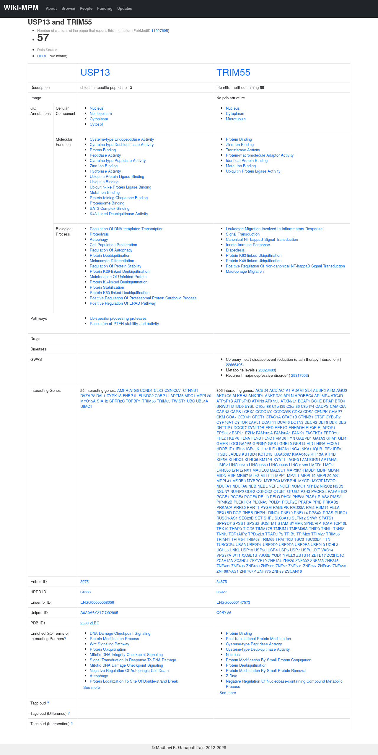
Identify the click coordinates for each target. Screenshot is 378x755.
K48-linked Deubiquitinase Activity (119, 213)
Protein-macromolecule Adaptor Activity (260, 155)
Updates (124, 8)
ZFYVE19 (258, 560)
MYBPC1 (255, 480)
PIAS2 (323, 496)
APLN (289, 395)
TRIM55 (233, 71)
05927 (221, 592)
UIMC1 (86, 406)
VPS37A (223, 555)
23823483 (266, 370)
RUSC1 (341, 512)
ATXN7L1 (289, 401)
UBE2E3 (302, 544)
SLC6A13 (283, 518)
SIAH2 (102, 401)
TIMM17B (263, 528)
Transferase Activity (243, 149)
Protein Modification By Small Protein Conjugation (268, 660)
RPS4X (315, 512)
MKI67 (242, 475)
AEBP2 (319, 390)
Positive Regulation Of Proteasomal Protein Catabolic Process (143, 298)
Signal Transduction (243, 234)
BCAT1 (304, 401)
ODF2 (250, 491)
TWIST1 (179, 401)
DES (342, 422)
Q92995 (111, 612)
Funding (105, 8)
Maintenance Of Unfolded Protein (118, 276)
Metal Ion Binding (105, 192)
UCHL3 (332, 544)
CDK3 (297, 411)
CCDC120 (263, 411)
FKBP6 (233, 438)
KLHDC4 (236, 459)
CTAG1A (273, 417)
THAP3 (235, 528)
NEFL (273, 486)
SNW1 (312, 518)
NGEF (285, 486)
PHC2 (286, 496)
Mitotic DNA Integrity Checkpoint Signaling (126, 654)
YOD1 (277, 555)
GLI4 (342, 438)
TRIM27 (318, 534)
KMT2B (265, 459)
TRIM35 (333, 534)
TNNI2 (338, 528)
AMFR (122, 390)
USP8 (306, 550)
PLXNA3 (259, 502)
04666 (85, 592)
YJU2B (264, 555)
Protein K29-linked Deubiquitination (119, 271)
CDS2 (308, 411)
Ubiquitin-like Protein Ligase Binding (120, 187)
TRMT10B (284, 539)
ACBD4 (261, 390)
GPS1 (273, 443)
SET (259, 518)
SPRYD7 (224, 523)
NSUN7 (222, 491)
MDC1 (190, 395)
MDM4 (333, 470)
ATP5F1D (242, 401)
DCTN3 (297, 422)
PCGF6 (250, 496)
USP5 (284, 550)
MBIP (322, 470)
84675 (221, 581)
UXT (316, 550)
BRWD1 (223, 406)
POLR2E (289, 502)
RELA (335, 507)
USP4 (273, 550)
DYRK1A (114, 395)
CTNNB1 (190, 390)
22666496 (234, 364)
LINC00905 (278, 464)
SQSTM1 (268, 523)
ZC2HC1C (335, 555)
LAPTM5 (175, 395)
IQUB (317, 449)
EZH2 (250, 433)
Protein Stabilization (107, 287)
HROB (221, 449)
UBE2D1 (254, 544)
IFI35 (240, 449)
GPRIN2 (259, 443)
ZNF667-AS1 (227, 571)
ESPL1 (238, 433)
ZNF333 (317, 560)
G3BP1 (161, 395)
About (51, 8)
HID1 (311, 443)
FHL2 (221, 438)
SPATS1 (326, 518)
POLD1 (274, 502)
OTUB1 (279, 491)
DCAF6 (283, 422)
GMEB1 (223, 443)
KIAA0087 (282, 454)
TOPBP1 (133, 401)
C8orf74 (307, 406)
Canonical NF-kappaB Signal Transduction (262, 239)
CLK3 (158, 390)
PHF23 (298, 496)
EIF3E (311, 427)
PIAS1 (311, 496)
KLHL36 (251, 459)
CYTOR (240, 422)
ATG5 (134, 390)
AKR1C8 (223, 395)
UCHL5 (222, 550)
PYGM (266, 507)
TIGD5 (248, 528)
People (86, 8)
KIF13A (317, 454)
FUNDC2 (146, 395)
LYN (235, 470)
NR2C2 (326, 486)
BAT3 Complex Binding (109, 208)
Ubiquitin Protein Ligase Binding (117, 176)
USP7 (295, 550)
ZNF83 (278, 571)
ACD (273, 390)
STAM (283, 523)
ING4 (294, 449)
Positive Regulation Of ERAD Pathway (123, 303)
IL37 (264, 449)
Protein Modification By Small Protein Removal (266, 670)
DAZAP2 (87, 395)
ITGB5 (221, 454)
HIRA (320, 443)
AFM (331, 390)
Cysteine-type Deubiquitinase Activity (122, 144)
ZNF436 (238, 566)
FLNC (267, 438)
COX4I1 (244, 417)
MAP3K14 (295, 470)
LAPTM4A (328, 459)
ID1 (231, 449)
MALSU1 (277, 470)
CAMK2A (338, 406)
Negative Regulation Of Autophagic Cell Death (129, 670)
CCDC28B (282, 411)
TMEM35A (298, 528)
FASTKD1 (313, 433)
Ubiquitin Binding (104, 181)
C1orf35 (278, 406)
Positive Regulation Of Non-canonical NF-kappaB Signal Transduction (285, 266)
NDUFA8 (239, 486)
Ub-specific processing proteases (118, 318)
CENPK (321, 411)
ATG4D (337, 395)
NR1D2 (313, 486)
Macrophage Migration (245, 271)
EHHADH (296, 427)
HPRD (42, 55)
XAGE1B (249, 555)
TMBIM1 (280, 528)
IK (257, 449)
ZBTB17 (319, 555)
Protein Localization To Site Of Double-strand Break (134, 681)
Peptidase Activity (105, 155)
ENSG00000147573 (233, 602)
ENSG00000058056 (97, 602)
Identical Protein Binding (247, 160)
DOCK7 (240, 427)
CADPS (322, 406)
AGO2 (341, 390)
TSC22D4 (313, 539)
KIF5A (221, 459)
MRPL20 (203, 395)
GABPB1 (304, 438)
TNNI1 (326, 528)
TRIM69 (267, 539)
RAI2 (310, 507)
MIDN (221, 475)
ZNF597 (310, 566)
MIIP (231, 475)
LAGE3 (292, 459)
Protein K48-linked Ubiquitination (253, 260)
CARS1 (236, 411)
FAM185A (264, 433)
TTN (326, 539)
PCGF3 (236, 496)
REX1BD (224, 512)
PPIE (317, 502)
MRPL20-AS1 (328, 475)
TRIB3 (289, 534)
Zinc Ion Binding (104, 165)
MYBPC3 (272, 480)
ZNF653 (339, 566)
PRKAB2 (330, 502)
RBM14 (322, 507)
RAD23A (297, 507)
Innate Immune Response (248, 244)
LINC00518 (238, 464)
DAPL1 (254, 422)
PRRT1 (253, 507)
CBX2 (249, 411)
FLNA (245, 438)
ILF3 (273, 449)
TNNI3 (221, 534)
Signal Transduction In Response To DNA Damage (133, 660)
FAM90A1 (282, 433)
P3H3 (305, 491)
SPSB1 (239, 523)
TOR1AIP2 (238, 534)
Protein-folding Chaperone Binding (119, 197)
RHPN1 (260, 512)
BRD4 (340, 401)
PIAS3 (335, 496)
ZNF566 (267, 566)
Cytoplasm (99, 118)
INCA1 (283, 449)
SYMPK (296, 523)
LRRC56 (223, 470)
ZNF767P (248, 571)
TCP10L (340, 523)
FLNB (256, 438)
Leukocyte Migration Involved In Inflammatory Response (274, 228)
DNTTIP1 (224, 427)
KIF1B (330, 454)
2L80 (84, 623)
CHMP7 (335, 411)
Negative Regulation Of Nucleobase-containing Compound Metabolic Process (284, 683)
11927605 (159, 30)
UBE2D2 (270, 544)
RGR (237, 512)
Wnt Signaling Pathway (109, 644)
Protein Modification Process (114, 638)
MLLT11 (267, 475)
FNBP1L (130, 395)
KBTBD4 (249, 454)
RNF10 (287, 512)
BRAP (328, 401)
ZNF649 (324, 566)
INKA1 (306, 449)
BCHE (316, 401)
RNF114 (301, 512)
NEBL (263, 486)
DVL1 (100, 395)
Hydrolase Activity (105, 171)
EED (269, 427)
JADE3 (235, 454)
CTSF (320, 417)
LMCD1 (315, 464)
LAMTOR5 (309, 459)
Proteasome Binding (107, 203)
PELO (275, 496)
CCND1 (146, 390)
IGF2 (250, 449)
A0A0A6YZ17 (92, 612)
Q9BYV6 (223, 612)
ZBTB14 (303, 555)
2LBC (94, 623)
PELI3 (263, 496)
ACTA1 (284, 390)
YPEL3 (289, 555)
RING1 (274, 512)
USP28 (260, 550)
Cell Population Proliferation (113, 244)
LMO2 (328, 464)
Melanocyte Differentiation (112, 260)
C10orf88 (263, 406)
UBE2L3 (318, 544)
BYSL (249, 406)
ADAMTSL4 (302, 390)
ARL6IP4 (322, 395)
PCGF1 (222, 496)
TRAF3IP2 (274, 534)
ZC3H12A (224, 560)
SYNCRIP (312, 523)
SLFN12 (299, 518)
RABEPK (281, 507)
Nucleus (97, 108)
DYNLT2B (256, 427)
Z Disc (231, 675)
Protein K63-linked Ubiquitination (253, 255)
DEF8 (323, 422)
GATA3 (319, 438)
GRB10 (285, 443)
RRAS (328, 512)
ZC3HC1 (241, 560)
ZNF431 (223, 566)
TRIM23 (303, 534)
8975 (84, 581)
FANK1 (298, 433)
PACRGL (319, 491)
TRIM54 (238, 539)
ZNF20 (288, 560)
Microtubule (236, 118)
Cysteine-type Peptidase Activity (118, 160)
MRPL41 (223, 480)
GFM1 (331, 438)
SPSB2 (253, 523)
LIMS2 (222, 464)
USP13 (95, 71)
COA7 (231, 417)
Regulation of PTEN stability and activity (124, 323)
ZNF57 (281, 566)
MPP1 (280, 475)
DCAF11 (269, 422)
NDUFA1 (223, 486)
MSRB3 (239, 480)
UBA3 (241, 544)
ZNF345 (331, 560)
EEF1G (281, 427)
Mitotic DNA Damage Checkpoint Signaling (126, 665)
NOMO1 (298, 486)
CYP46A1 (224, 422)
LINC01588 (298, 464)
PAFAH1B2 (337, 491)
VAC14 (327, 550)
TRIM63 (163, 401)
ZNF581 (295, 566)
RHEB (247, 512)
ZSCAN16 (293, 571)
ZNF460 (253, 566)
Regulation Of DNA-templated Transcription (126, 228)
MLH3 (254, 475)
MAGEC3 (260, 470)
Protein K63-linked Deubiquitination (119, 292)
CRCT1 (258, 417)
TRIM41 (223, 539)
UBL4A (202, 401)
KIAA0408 (300, 454)
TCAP (327, 523)
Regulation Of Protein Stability (115, 266)
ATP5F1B (224, 401)
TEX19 (222, 528)
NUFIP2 (237, 491)
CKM (220, 417)
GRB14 (299, 443)
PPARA (304, 502)
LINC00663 (258, 464)
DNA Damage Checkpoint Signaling (120, 633)
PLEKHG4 (242, 502)
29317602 (299, 375)
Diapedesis (235, 250)
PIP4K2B (224, 502)
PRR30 (240, 507)
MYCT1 (304, 480)
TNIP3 (314, 528)
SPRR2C (117, 401)
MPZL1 (293, 475)
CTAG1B (289, 417)
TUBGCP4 (225, 544)
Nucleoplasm (101, 113)
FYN (291, 438)
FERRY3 (331, 433)
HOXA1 (333, 443)
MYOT (317, 480)
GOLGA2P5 (241, 443)
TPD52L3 (256, 534)
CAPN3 (222, 411)
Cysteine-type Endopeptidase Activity (122, 139)
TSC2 (299, 539)
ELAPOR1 (326, 427)
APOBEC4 (304, 395)
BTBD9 (237, 406)
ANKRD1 (256, 395)
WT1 (236, 555)
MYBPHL (289, 480)
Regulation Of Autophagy (111, 250)
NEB (252, 486)
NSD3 (338, 486)
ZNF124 (274, 560)
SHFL (268, 518)
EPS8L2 (223, 433)
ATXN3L (272, 401)
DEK (333, 422)
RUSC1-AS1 (227, 518)
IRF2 (327, 449)
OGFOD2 (264, 491)
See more (91, 687)
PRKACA (224, 507)
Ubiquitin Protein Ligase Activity (253, 171)
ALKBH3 (239, 395)
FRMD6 (279, 438)
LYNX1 (245, 470)
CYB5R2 (333, 417)
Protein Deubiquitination (110, 255)
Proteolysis (99, 234)
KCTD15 (265, 454)
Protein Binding (103, 149)
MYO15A (88, 401)
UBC (191, 401)
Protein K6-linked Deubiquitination (118, 282)
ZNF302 (302, 560)
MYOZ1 (330, 480)
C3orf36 (293, 406)
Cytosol (96, 124)
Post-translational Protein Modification (258, 638)
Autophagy (99, 239)
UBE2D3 (286, 544)
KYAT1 (279, 459)
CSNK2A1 (173, 390)
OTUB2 (293, 491)
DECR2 (310, 422)
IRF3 (337, 449)
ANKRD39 (273, 395)
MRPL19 (308, 475)
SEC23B (246, 518)
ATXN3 (258, 401)
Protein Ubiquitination (108, 649)
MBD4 (310, 470)
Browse (68, 8)
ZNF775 (264, 571)
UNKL (235, 550)
